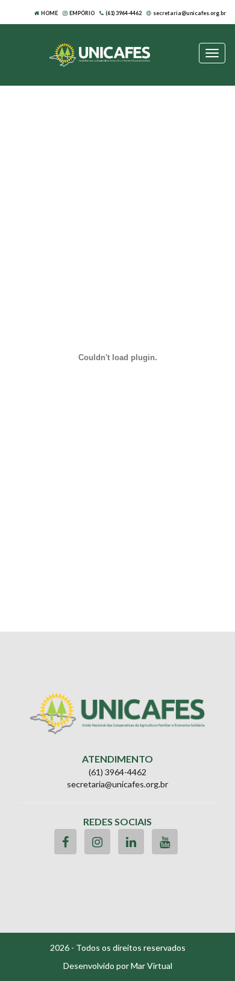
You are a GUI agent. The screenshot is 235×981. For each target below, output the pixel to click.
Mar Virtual (151, 965)
